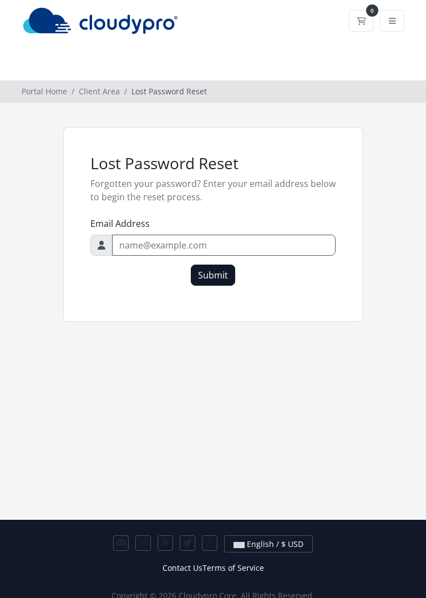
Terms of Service (233, 567)
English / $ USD (274, 544)
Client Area (99, 91)
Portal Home (44, 91)
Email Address (120, 223)
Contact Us (182, 567)
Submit (213, 275)
